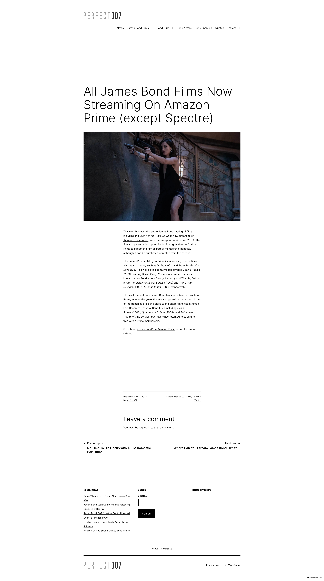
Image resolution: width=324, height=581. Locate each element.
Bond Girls (163, 28)
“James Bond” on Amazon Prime (156, 329)
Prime (126, 248)
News (120, 28)
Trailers (231, 28)
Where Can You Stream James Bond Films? (107, 530)
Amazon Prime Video (135, 240)
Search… (143, 495)
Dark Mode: (312, 577)
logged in (144, 427)
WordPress (234, 565)
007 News (186, 396)
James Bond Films (138, 28)
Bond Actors (184, 28)
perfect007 (131, 400)
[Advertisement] (162, 61)
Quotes (219, 28)
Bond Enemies (203, 28)
